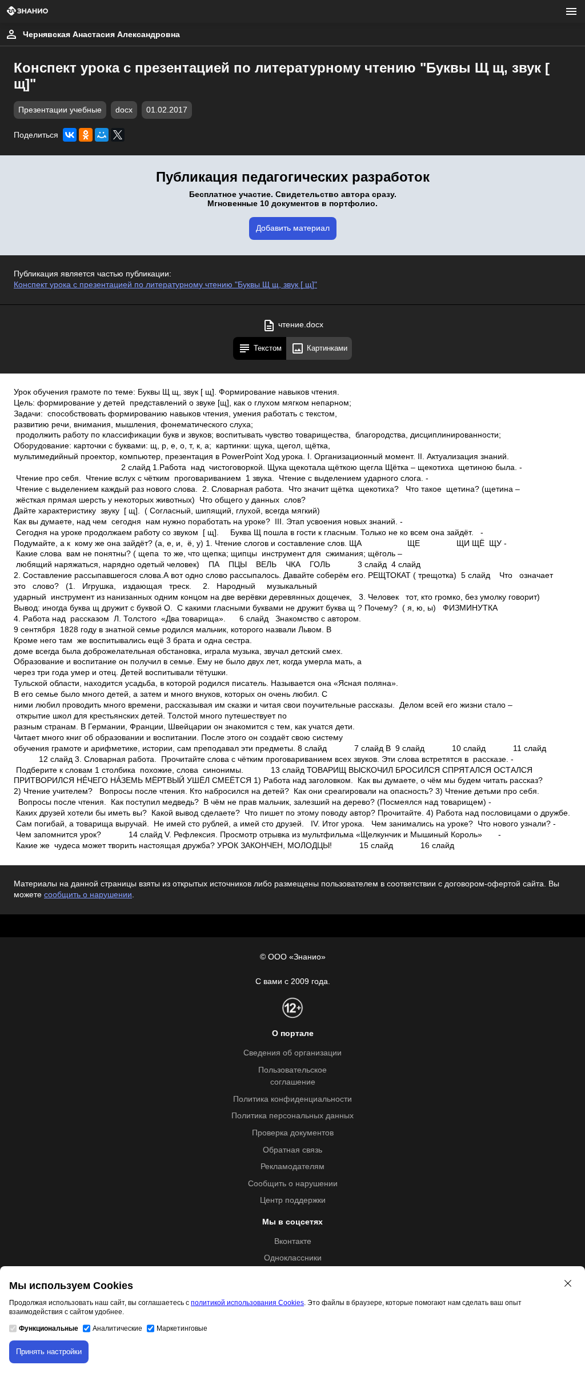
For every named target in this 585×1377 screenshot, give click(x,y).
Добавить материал (293, 228)
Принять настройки (49, 1351)
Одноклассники (293, 1258)
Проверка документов (293, 1133)
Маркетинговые (182, 1328)
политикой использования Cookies (247, 1303)
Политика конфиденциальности (292, 1099)
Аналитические (117, 1328)
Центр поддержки (293, 1200)
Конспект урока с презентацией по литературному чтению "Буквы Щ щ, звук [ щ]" (165, 284)
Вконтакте (292, 1241)
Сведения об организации (292, 1053)
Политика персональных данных (292, 1115)
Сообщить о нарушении (293, 1183)
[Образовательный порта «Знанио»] (27, 11)
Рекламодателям (292, 1166)
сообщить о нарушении (88, 894)
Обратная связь (292, 1150)
